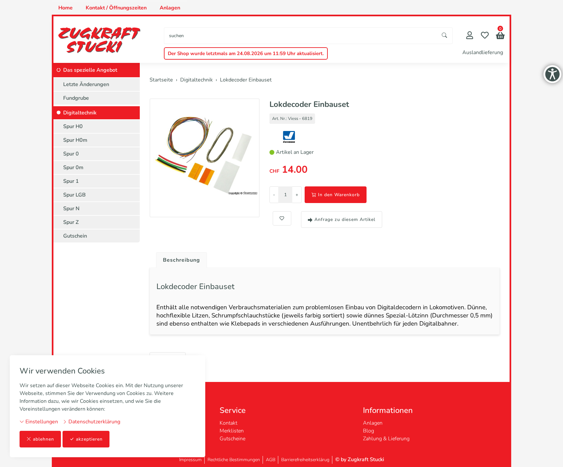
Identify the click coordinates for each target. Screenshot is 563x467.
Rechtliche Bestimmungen (234, 460)
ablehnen (43, 439)
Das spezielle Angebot (90, 70)
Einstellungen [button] (41, 421)
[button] (500, 36)
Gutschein (75, 236)
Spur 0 (71, 153)
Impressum (190, 460)
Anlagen (170, 7)
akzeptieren (89, 439)
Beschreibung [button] (181, 260)
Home (65, 7)
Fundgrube (76, 98)
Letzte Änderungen (86, 84)
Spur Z (71, 222)
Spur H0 (73, 126)
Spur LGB (74, 194)
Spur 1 (71, 181)
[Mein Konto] (469, 36)
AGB (270, 460)
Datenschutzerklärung (93, 421)
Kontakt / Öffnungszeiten (116, 7)
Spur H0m (75, 140)
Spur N (71, 208)
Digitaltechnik (79, 112)
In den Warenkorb (339, 195)
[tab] (179, 258)
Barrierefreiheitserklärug (305, 460)
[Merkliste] (485, 36)
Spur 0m (73, 167)
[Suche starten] (445, 35)
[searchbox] (300, 35)
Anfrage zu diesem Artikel (344, 219)
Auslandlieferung (482, 52)
